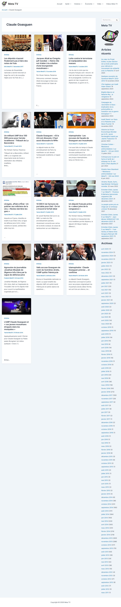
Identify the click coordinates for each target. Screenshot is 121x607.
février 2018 (105, 388)
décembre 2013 (106, 538)
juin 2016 (104, 439)
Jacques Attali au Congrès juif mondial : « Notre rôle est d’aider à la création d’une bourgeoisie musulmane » (48, 63)
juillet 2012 (105, 589)
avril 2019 (104, 348)
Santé (67, 4)
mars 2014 (105, 528)
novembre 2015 (106, 460)
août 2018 (105, 368)
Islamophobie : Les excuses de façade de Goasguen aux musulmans (81, 138)
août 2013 (105, 552)
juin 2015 (104, 477)
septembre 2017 (107, 402)
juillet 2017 (105, 409)
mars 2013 (105, 569)
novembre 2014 (106, 501)
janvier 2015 (105, 494)
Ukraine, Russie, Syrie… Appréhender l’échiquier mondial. (109, 184)
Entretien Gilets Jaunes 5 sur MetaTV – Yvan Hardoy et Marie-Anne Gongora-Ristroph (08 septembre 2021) (109, 231)
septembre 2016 (107, 433)
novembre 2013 (106, 541)
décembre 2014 (106, 497)
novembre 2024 (107, 252)
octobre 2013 (106, 545)
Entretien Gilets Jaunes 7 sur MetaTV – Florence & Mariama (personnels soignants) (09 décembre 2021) (110, 194)
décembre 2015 (106, 456)
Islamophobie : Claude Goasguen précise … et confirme (79, 269)
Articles (6, 54)
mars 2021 (105, 296)
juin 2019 (104, 341)
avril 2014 (104, 524)
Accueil (59, 4)
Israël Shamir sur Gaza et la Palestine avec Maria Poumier (109, 121)
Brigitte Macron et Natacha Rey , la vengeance (107, 94)
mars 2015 (105, 487)
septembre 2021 (107, 279)
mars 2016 (105, 446)
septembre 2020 (107, 303)
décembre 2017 (106, 395)
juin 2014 (104, 518)
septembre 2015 (107, 467)
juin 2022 (104, 269)
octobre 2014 (106, 504)
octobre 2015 (106, 463)
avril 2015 (104, 484)
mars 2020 (105, 324)
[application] (70, 4)
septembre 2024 (107, 256)
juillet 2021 (105, 283)
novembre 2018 (106, 361)
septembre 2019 (107, 331)
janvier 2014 (105, 535)
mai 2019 (104, 344)
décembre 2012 (106, 572)
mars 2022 (105, 273)
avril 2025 (105, 249)
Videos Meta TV (112, 4)
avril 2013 (104, 565)
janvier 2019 (105, 358)
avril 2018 (104, 382)
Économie (88, 4)
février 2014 (105, 531)
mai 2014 (104, 521)
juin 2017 (104, 412)
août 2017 (104, 405)
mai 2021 (104, 290)
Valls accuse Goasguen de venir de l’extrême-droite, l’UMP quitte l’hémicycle (48, 269)
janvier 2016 (105, 453)
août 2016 (105, 436)
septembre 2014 (107, 507)
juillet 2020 (105, 310)
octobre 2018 (106, 365)
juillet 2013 (105, 555)
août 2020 (105, 307)
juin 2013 (104, 558)
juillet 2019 (105, 337)
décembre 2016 (106, 422)
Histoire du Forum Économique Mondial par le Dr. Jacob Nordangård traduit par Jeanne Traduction (109, 134)
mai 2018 (104, 378)
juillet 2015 (105, 473)
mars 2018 (105, 385)
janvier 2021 (105, 300)
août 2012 (105, 586)
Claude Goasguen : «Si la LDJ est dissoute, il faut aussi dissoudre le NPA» (47, 138)
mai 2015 (104, 480)
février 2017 (105, 416)
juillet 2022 (105, 266)
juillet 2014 (105, 514)
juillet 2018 (105, 371)
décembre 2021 (106, 276)
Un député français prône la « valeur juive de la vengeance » (80, 206)
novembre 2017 (106, 399)
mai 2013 (104, 562)
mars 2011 (105, 592)
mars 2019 (105, 351)
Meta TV (13, 3)
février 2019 (105, 354)
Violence (77, 4)
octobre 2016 (106, 429)
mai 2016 (104, 443)
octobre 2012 (106, 579)
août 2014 (105, 511)
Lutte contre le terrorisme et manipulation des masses (80, 60)
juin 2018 (104, 375)
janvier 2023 (105, 262)
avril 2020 (105, 320)
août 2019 (105, 334)
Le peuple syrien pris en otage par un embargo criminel (109, 206)
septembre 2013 (107, 548)
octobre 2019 (106, 327)
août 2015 (105, 470)
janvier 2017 (105, 419)
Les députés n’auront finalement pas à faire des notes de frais (16, 60)
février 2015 (105, 490)
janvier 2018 (105, 392)
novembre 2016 (106, 426)
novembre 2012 (106, 575)
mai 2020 (104, 317)
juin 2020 (104, 314)
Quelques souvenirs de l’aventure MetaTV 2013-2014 (110, 78)
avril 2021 (104, 293)
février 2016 (105, 450)
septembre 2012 (107, 582)
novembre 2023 (107, 259)
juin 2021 (104, 286)
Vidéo (99, 4)
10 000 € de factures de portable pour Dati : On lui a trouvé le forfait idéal (48, 206)
